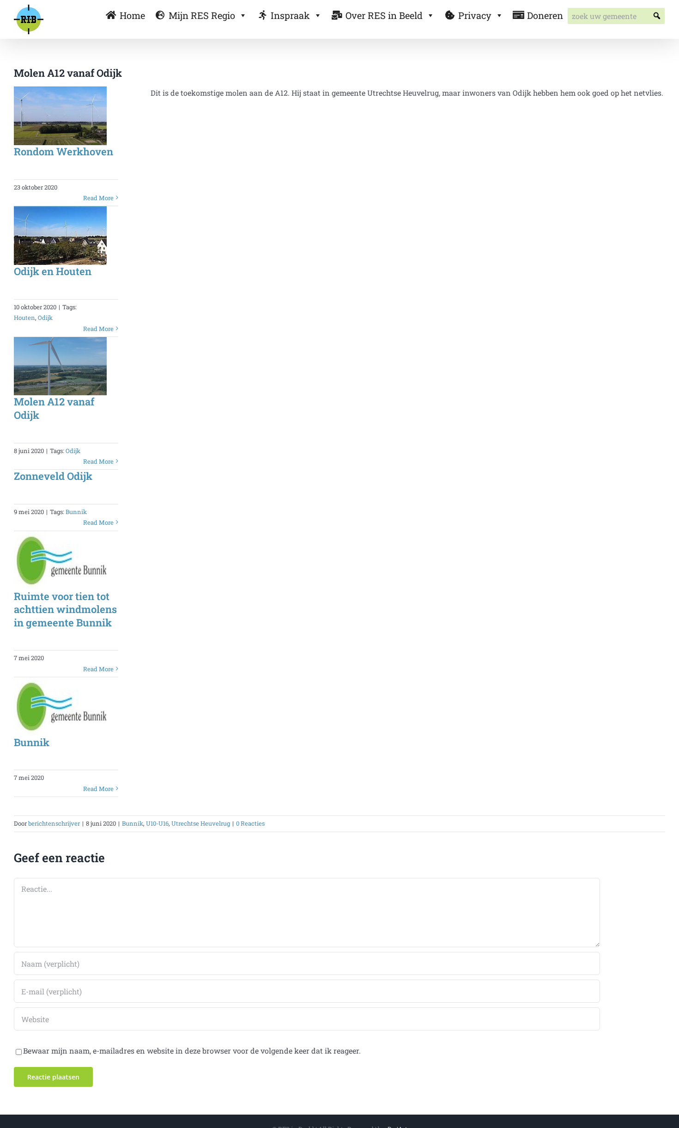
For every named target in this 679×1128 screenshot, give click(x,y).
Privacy (474, 15)
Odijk (45, 317)
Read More (98, 198)
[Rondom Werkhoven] (60, 115)
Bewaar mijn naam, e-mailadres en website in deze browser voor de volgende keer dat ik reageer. (192, 1050)
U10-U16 (157, 823)
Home (132, 15)
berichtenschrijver (54, 823)
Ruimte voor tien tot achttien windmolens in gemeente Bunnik (65, 609)
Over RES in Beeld (384, 15)
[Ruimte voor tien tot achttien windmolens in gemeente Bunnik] (60, 560)
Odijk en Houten (52, 271)
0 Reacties (250, 823)
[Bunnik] (60, 706)
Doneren (545, 15)
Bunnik (76, 512)
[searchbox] (616, 16)
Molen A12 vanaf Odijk (54, 408)
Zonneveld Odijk (53, 476)
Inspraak (290, 15)
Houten (24, 317)
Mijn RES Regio (202, 15)
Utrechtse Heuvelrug (200, 823)
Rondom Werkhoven (63, 151)
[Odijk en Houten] (60, 235)
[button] (657, 16)
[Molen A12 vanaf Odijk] (60, 366)
